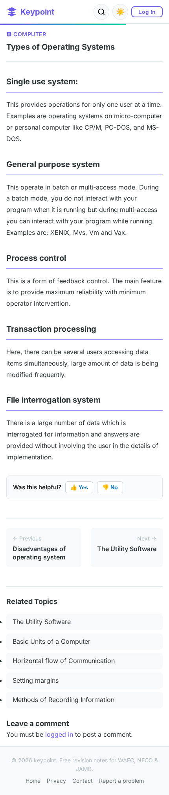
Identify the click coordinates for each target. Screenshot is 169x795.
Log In (147, 12)
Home (33, 780)
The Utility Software (42, 622)
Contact (82, 780)
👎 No (110, 487)
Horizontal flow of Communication (64, 661)
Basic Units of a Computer (51, 641)
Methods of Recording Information (63, 700)
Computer (29, 34)
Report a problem (121, 780)
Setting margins (36, 680)
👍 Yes (79, 487)
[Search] (101, 12)
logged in (59, 734)
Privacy (56, 780)
